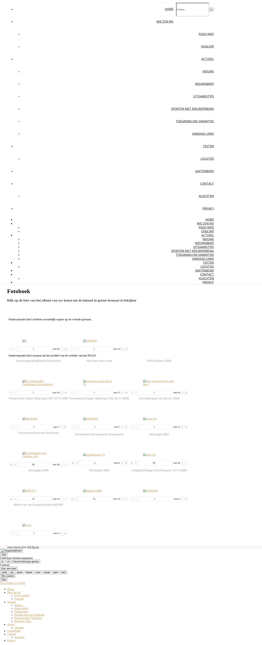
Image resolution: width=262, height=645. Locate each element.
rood (38, 572)
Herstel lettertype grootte (26, 561)
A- (2, 561)
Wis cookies (7, 576)
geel (55, 572)
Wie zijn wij (164, 22)
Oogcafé (207, 46)
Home (169, 9)
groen (20, 572)
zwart (4, 572)
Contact (207, 184)
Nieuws (208, 71)
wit (12, 572)
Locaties (207, 159)
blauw (29, 572)
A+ (8, 561)
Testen (208, 146)
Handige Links (203, 134)
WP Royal (33, 547)
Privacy (208, 208)
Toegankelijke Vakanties (195, 121)
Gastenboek (204, 171)
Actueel (207, 59)
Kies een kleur (8, 568)
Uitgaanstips (203, 96)
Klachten (206, 196)
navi (63, 572)
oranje (47, 572)
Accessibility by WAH (12, 583)
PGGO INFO (206, 34)
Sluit (3, 554)
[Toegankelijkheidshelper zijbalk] (11, 551)
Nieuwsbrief (204, 84)
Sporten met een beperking (192, 109)
